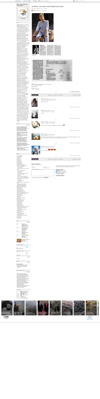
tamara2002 (24, 279)
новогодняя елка (20, 83)
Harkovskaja (22, 274)
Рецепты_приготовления (21, 285)
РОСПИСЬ (18, 212)
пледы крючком (25, 90)
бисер (22, 27)
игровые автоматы (21, 58)
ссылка (54, 100)
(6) (27, 237)
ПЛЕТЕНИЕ (19, 204)
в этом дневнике (20, 248)
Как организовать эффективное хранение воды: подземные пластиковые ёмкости (22, 138)
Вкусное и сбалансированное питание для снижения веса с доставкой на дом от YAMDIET (22, 127)
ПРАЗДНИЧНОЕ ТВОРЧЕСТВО (22, 206)
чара (21, 287)
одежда (22, 85)
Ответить (71, 106)
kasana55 (23, 276)
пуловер (26, 94)
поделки (18, 91)
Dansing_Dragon (23, 273)
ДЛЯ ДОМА (18, 188)
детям (21, 46)
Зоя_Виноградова (20, 282)
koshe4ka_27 (44, 146)
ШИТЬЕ (18, 218)
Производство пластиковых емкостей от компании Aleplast (22, 143)
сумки (24, 106)
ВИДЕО (18, 160)
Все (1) (28, 256)
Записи (18, 4)
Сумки (18, 179)
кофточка (21, 64)
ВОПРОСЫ (18, 161)
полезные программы (23, 91)
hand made (19, 24)
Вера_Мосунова (26, 280)
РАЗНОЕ (18, 210)
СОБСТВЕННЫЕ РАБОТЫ (21, 215)
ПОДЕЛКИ (18, 156)
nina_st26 (27, 278)
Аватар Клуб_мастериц (23, 12)
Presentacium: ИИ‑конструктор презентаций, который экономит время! (22, 133)
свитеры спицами (23, 102)
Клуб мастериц (17, 5)
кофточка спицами (26, 64)
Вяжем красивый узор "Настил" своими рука (25, 228)
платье (26, 87)
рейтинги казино (24, 98)
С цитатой (74, 106)
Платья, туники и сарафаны (22, 177)
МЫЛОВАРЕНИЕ (19, 200)
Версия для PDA (89, 317)
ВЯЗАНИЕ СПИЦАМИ (20, 186)
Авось (40, 0)
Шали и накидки (20, 166)
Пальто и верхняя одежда (21, 176)
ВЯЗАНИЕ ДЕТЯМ (20, 164)
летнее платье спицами (24, 67)
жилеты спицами (20, 54)
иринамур (18, 287)
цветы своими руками (24, 118)
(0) (28, 128)
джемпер (24, 46)
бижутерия (18, 27)
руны (26, 99)
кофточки (18, 65)
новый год (26, 83)
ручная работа (20, 100)
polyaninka (20, 279)
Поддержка (73, 1)
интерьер (19, 61)
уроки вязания (21, 116)
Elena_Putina (44, 110)
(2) (27, 241)
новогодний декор (24, 82)
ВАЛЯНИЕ (18, 159)
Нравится (73, 91)
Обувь (18, 175)
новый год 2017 (20, 84)
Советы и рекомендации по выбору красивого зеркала (23, 148)
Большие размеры (20, 170)
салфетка (26, 100)
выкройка (26, 31)
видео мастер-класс (22, 29)
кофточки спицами (23, 65)
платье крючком (20, 89)
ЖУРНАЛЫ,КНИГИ (20, 191)
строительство (21, 106)
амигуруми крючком (23, 26)
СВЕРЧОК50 (27, 285)
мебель (18, 73)
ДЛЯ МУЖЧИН (19, 190)
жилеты (26, 53)
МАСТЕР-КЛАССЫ (20, 197)
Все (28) (28, 222)
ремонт (18, 99)
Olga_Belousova (45, 134)
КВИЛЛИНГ (19, 194)
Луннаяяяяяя (25, 283)
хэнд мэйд (21, 117)
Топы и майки (19, 180)
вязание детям (24, 35)
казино (22, 61)
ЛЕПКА (18, 196)
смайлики (40, 169)
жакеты (22, 51)
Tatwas (24, 275)
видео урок (22, 30)
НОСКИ (18, 25)
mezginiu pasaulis (26, 24)
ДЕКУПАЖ (18, 187)
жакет (24, 50)
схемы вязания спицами (22, 109)
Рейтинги (35, 0)
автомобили (22, 25)
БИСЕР (18, 158)
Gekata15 (18, 274)
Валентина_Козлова (20, 280)
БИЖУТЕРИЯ (19, 155)
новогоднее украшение (21, 79)
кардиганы (25, 62)
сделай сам (27, 104)
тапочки (18, 110)
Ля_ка (18, 266)
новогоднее (25, 77)
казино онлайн (26, 61)
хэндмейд (18, 258)
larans (18, 277)
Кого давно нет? (19, 264)
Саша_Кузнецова (45, 121)
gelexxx (21, 276)
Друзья (21, 4)
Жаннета (25, 281)
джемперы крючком (25, 48)
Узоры (18, 181)
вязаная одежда (24, 34)
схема (18, 107)
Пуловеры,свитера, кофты (21, 178)
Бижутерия (19, 167)
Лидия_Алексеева (20, 283)
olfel (17, 279)
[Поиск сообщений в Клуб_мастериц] (27, 246)
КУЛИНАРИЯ (19, 195)
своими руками (21, 104)
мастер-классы (23, 72)
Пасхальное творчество (21, 209)
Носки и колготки (20, 174)
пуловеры (19, 97)
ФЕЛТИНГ (18, 217)
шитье (18, 121)
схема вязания (21, 107)
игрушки (27, 58)
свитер (18, 101)
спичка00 (18, 267)
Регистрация (26, 0)
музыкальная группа (19, 77)
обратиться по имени (50, 110)
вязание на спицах (22, 40)
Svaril (21, 275)
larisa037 (20, 277)
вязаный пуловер (25, 43)
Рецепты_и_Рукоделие (23, 266)
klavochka (27, 276)
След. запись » (60, 159)
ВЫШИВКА (18, 163)
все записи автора (43, 10)
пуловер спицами (21, 95)
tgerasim (27, 279)
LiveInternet (18, 1)
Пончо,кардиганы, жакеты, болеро (23, 168)
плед (22, 90)
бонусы (24, 27)
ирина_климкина (24, 286)
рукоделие (23, 99)
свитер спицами (23, 101)
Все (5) (28, 262)
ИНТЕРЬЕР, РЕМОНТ (20, 193)
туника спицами (26, 111)
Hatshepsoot (26, 274)
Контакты (89, 318)
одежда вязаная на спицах (22, 86)
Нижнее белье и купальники (22, 173)
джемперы (19, 48)
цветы (24, 117)
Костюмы (18, 172)
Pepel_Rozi (18, 265)
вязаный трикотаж (21, 45)
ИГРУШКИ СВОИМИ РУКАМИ (22, 192)
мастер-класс (20, 70)
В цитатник (78, 106)
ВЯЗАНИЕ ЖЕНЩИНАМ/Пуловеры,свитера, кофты (43, 84)
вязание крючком (21, 38)
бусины (20, 28)
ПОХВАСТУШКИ (19, 205)
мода (21, 73)
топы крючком (24, 110)
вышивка (19, 33)
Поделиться (77, 91)
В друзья (23, 18)
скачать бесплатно (22, 105)
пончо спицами (22, 94)
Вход (30, 0)
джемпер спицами (21, 47)
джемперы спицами (22, 49)
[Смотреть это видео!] (19, 225)
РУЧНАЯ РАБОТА (20, 213)
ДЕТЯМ (18, 157)
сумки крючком (27, 106)
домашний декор (20, 50)
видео (23, 28)
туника (22, 111)
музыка (26, 76)
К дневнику (55, 159)
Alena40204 (19, 273)
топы (21, 110)
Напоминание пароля (46, 167)
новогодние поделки (21, 81)
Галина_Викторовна (20, 281)
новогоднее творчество (22, 78)
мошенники (22, 76)
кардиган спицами (20, 62)
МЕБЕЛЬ (18, 198)
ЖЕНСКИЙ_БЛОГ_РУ (24, 265)
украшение (19, 115)
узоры (18, 112)
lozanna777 (19, 278)
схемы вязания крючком (24, 108)
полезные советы (21, 92)
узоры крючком (23, 112)
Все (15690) (28, 271)
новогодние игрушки (21, 80)
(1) (27, 226)
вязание (19, 35)
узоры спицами (24, 114)
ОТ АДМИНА (19, 203)
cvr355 (26, 275)
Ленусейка (27, 282)
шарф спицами (25, 119)
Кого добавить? (25, 264)
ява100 (23, 287)
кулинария (23, 66)
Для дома (18, 171)
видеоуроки (21, 31)
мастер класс (23, 69)
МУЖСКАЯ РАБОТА (20, 199)
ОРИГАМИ (18, 202)
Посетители (24, 297)
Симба (18, 286)
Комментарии (25, 4)
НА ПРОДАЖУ (19, 201)
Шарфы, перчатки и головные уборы (23, 182)
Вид (75, 1)
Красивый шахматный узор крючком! (25, 232)
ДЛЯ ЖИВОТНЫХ (20, 189)
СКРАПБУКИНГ (19, 214)
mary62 (24, 278)
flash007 (18, 276)
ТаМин (20, 286)
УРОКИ (18, 216)
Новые (79, 159)
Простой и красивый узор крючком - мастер (25, 224)
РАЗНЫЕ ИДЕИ (19, 211)
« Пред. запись (50, 159)
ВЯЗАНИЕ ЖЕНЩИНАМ (21, 165)
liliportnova (24, 277)
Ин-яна (24, 282)
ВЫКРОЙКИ (19, 162)
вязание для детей (21, 36)
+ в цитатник (45, 8)
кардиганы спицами (21, 63)
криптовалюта (19, 66)
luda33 (22, 278)
